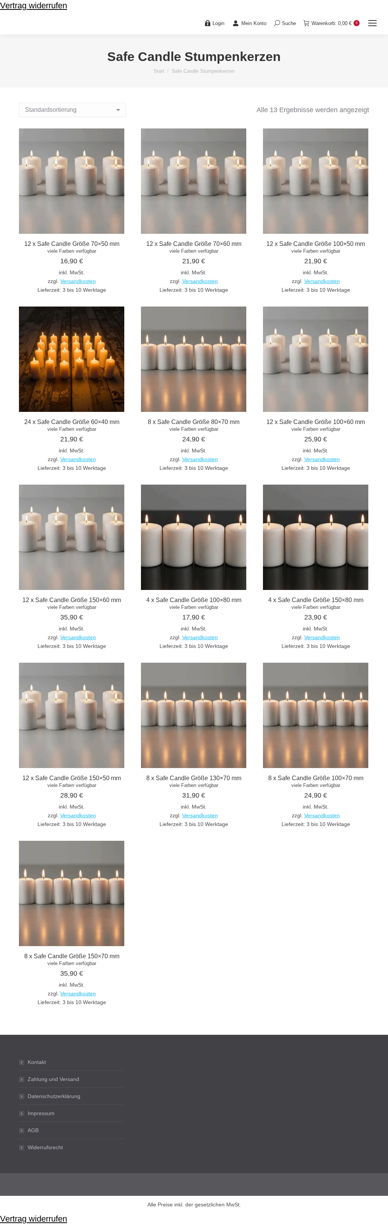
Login (218, 23)
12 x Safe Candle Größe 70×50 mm (71, 244)
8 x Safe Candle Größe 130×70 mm (193, 778)
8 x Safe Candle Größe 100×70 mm (315, 778)
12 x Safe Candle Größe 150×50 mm (71, 778)
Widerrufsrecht (45, 1147)
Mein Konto (253, 23)
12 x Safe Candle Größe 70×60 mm (193, 244)
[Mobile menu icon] (372, 23)
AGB (33, 1130)
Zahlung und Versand (53, 1079)
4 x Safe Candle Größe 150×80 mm (315, 600)
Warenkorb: (334, 23)
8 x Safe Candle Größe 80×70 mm (193, 422)
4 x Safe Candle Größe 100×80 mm (193, 600)
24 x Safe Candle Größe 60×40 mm (71, 422)
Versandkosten (78, 281)
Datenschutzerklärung (54, 1096)
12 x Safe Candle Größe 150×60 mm (71, 600)
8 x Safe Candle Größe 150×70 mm (71, 956)
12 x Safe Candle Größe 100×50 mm (315, 244)
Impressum (41, 1113)
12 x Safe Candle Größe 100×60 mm (315, 422)
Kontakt (37, 1062)
